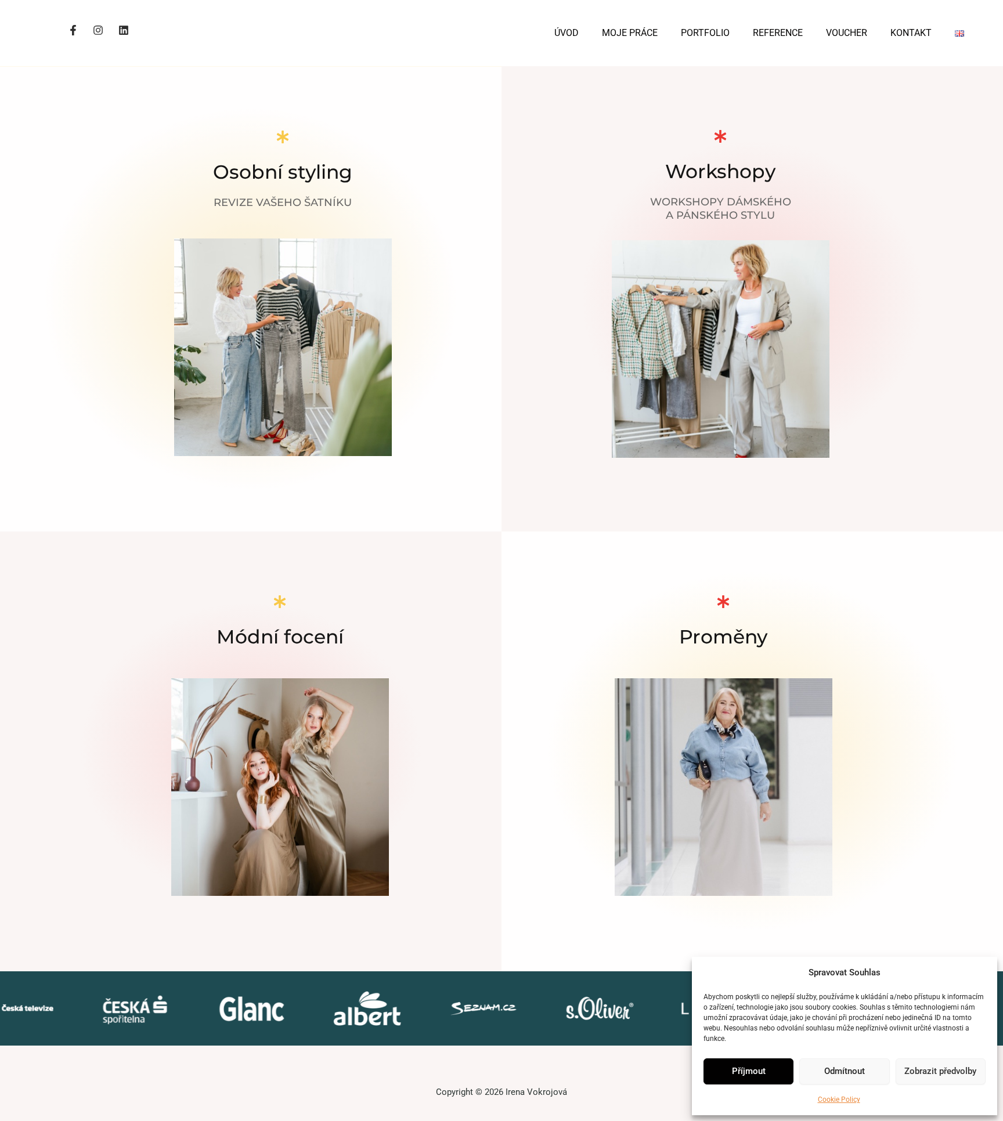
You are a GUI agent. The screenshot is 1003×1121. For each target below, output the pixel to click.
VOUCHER (846, 32)
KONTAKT (911, 32)
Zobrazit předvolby (940, 1071)
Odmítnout (844, 1071)
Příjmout (749, 1071)
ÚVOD (566, 32)
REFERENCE (778, 32)
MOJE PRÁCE (630, 32)
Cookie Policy (839, 1099)
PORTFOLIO (705, 32)
